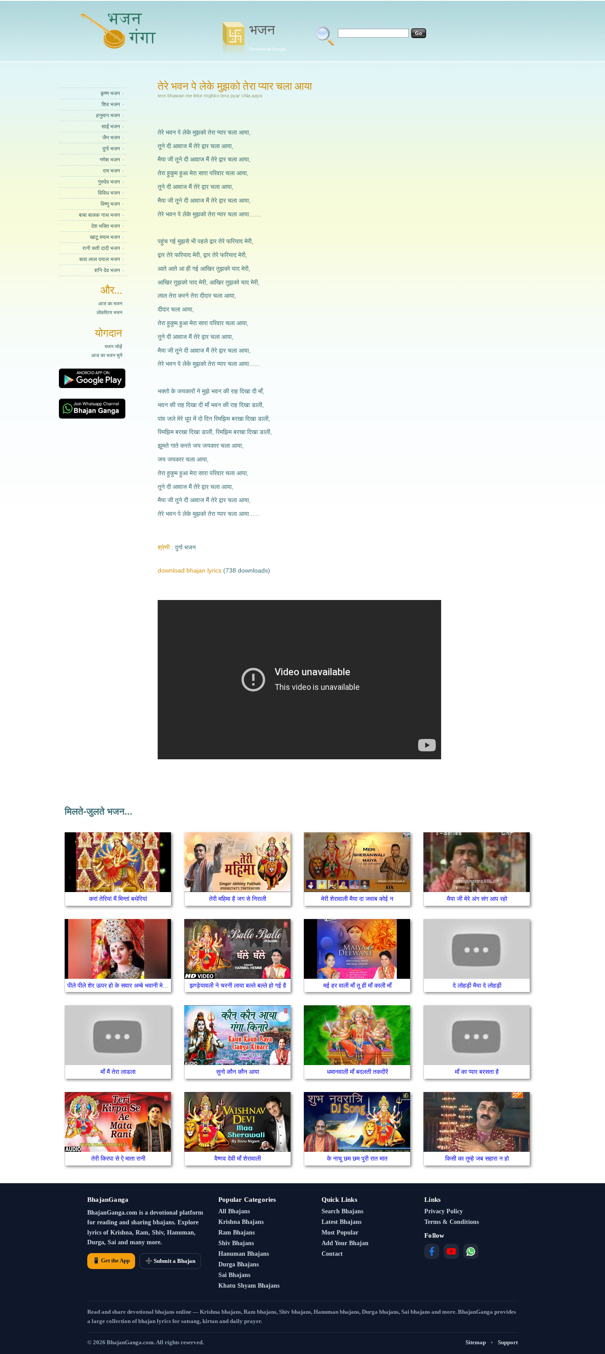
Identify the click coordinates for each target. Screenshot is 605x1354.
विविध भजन (109, 193)
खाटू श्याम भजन (105, 237)
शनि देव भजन (107, 270)
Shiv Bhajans (236, 1243)
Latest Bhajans (341, 1222)
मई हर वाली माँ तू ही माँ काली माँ (357, 985)
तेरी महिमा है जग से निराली (237, 898)
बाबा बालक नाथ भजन (99, 215)
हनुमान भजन (108, 115)
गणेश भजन (110, 160)
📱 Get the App (111, 1260)
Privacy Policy (443, 1211)
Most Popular (340, 1232)
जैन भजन (111, 138)
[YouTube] (451, 1251)
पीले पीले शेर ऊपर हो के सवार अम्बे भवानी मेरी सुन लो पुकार (131, 985)
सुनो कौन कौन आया (237, 1071)
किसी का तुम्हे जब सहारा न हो (477, 1158)
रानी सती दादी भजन (101, 248)
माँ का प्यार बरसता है (477, 1071)
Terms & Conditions (451, 1222)
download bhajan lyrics (189, 570)
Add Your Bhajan (345, 1243)
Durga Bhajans (238, 1264)
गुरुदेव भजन (109, 182)
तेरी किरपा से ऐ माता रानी (118, 1158)
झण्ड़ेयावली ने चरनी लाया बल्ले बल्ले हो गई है (238, 985)
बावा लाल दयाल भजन (99, 259)
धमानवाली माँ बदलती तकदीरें (357, 1071)
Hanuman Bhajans (243, 1253)
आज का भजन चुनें (106, 355)
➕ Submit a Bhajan (170, 1261)
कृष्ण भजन (110, 93)
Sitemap (475, 1342)
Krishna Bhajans (241, 1222)
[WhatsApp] (470, 1251)
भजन (267, 36)
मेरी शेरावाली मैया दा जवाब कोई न (357, 898)
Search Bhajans (342, 1211)
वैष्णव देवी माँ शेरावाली (237, 1158)
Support (508, 1342)
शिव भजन (110, 104)
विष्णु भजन (110, 204)
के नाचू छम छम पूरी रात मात (357, 1158)
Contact (332, 1253)
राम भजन (111, 171)
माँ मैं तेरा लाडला (118, 1071)
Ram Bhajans (236, 1232)
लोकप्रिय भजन (109, 312)
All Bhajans (234, 1211)
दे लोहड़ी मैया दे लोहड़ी (477, 985)
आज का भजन (110, 303)
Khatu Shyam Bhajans (248, 1285)
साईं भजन (110, 126)
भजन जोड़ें (113, 346)
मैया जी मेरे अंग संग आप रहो (477, 898)
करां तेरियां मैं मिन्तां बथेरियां (118, 898)
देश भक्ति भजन (105, 226)
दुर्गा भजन (111, 149)
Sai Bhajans (234, 1275)
